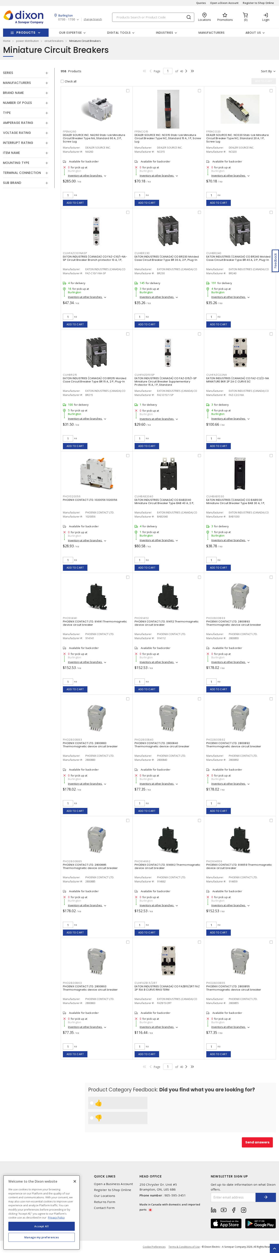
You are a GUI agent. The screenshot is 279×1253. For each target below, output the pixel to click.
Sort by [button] (266, 71)
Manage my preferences (41, 1237)
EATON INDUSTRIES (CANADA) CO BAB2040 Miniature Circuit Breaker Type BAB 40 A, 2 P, (164, 501)
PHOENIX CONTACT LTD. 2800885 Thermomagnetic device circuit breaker (90, 866)
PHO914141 (70, 618)
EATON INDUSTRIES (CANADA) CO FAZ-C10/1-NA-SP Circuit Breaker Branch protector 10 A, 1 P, (95, 258)
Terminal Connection (22, 173)
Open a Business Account (113, 1184)
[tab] (25, 72)
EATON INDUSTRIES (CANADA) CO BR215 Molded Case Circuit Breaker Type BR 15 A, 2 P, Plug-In (94, 380)
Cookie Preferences (154, 1247)
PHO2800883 (72, 739)
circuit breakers (54, 41)
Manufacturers (212, 33)
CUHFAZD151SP (145, 375)
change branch (93, 19)
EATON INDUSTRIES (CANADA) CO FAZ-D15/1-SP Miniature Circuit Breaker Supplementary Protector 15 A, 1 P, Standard (166, 382)
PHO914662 (143, 861)
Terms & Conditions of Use (184, 1247)
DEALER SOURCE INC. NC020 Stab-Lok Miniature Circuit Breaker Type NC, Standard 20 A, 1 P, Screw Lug (237, 138)
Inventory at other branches (85, 175)
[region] (41, 1212)
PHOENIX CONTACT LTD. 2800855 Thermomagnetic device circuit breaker (233, 988)
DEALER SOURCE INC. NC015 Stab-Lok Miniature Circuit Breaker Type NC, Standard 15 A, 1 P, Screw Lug (168, 138)
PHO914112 (142, 618)
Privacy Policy (56, 1217)
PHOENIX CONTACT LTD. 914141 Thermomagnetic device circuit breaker (95, 623)
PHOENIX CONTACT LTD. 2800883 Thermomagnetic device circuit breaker (90, 744)
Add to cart (75, 202)
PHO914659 (214, 861)
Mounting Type (16, 163)
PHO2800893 (215, 618)
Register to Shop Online (258, 3)
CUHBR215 (70, 375)
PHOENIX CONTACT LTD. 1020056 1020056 (90, 500)
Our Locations (104, 1196)
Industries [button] (164, 33)
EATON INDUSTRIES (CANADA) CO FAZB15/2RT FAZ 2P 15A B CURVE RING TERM (167, 988)
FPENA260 (69, 131)
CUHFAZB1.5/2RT (146, 983)
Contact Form (104, 1208)
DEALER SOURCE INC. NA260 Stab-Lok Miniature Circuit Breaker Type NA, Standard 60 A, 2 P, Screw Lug (94, 138)
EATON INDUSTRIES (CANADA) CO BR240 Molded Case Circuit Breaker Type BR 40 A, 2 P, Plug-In (238, 258)
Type (7, 113)
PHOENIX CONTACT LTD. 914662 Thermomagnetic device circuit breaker (167, 866)
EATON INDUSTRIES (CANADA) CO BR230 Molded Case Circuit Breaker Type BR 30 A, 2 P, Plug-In (167, 258)
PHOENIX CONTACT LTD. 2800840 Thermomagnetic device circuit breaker (162, 744)
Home (6, 41)
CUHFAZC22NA (216, 375)
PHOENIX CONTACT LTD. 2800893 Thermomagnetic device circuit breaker (233, 623)
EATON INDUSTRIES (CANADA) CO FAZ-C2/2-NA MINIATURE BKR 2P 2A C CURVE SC (237, 380)
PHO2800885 (72, 861)
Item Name (11, 153)
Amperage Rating (18, 123)
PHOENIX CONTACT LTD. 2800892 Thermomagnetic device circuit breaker (233, 744)
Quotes (201, 3)
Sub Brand (12, 183)
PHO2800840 (144, 739)
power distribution (27, 41)
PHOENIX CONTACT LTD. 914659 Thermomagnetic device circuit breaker (239, 866)
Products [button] (26, 32)
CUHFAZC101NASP (75, 253)
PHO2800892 (215, 739)
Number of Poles (17, 103)
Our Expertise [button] (70, 33)
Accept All (41, 1226)
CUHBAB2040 (144, 496)
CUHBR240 (213, 253)
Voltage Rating (17, 133)
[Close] (74, 1181)
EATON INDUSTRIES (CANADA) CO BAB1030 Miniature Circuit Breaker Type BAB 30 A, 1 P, (235, 501)
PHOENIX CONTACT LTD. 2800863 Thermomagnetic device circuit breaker (90, 988)
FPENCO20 (213, 131)
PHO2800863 (72, 983)
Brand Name (13, 93)
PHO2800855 (215, 983)
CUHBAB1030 (215, 496)
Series (8, 73)
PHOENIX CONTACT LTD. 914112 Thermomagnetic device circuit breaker (167, 623)
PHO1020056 (72, 496)
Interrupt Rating (18, 143)
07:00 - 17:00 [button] (66, 19)
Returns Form (104, 1202)
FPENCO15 (141, 131)
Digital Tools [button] (119, 33)
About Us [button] (253, 33)
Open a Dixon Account (224, 3)
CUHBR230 (142, 253)
